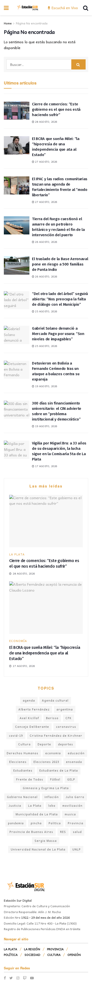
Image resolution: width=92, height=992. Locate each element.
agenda (29, 700)
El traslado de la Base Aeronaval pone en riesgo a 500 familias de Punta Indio (60, 264)
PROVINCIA (55, 949)
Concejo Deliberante (32, 726)
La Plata (34, 805)
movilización (72, 805)
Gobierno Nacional (22, 797)
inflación (51, 797)
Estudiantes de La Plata (58, 770)
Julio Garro (75, 797)
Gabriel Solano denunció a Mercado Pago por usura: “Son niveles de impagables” (58, 333)
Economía (18, 640)
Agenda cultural (55, 700)
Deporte (44, 744)
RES (63, 832)
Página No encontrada (32, 23)
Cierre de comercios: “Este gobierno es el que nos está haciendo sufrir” (56, 109)
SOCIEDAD (32, 954)
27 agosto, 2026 (45, 162)
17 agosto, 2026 (45, 466)
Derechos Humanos (22, 753)
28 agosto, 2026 (45, 122)
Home (8, 23)
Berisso (52, 718)
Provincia (75, 823)
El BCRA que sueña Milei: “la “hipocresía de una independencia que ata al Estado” (44, 653)
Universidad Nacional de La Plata (38, 849)
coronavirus (66, 726)
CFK (68, 718)
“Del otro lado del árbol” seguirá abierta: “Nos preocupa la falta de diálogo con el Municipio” (60, 299)
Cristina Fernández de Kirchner (56, 735)
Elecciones (18, 762)
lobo (51, 805)
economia (53, 753)
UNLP (76, 849)
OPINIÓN (74, 954)
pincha (36, 823)
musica (70, 814)
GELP (71, 779)
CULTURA (54, 954)
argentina (64, 709)
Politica (55, 823)
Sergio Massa (45, 841)
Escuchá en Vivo (64, 7)
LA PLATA (17, 554)
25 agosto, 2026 (45, 311)
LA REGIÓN (32, 949)
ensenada (74, 762)
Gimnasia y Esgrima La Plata (46, 788)
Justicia (15, 805)
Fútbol (55, 779)
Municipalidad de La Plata (37, 814)
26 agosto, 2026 (45, 242)
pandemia (16, 823)
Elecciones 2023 (46, 762)
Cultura (24, 744)
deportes (65, 744)
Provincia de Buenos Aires (31, 832)
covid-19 (16, 735)
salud (77, 832)
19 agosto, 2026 (45, 386)
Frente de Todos (29, 779)
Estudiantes (22, 770)
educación (76, 753)
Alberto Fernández (34, 709)
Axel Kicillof (29, 718)
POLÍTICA (11, 954)
